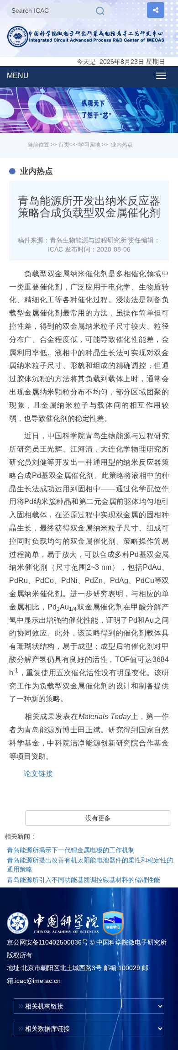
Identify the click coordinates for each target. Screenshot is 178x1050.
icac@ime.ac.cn (38, 980)
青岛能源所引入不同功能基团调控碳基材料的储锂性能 (83, 879)
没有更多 (98, 818)
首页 (63, 145)
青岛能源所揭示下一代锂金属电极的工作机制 (71, 850)
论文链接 (38, 773)
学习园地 (89, 145)
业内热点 (122, 145)
